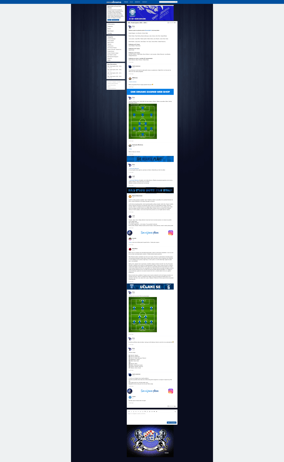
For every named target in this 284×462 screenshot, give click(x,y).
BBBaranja (135, 77)
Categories (110, 26)
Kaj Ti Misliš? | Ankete (112, 54)
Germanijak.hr (148, 30)
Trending (110, 33)
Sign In (109, 19)
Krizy (133, 26)
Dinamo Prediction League (113, 53)
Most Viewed (111, 31)
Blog (131, 2)
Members (137, 2)
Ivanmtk (134, 238)
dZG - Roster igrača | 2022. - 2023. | (115, 66)
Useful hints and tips (112, 85)
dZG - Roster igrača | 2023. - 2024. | (137, 23)
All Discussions (111, 24)
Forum (126, 2)
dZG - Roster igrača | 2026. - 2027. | (115, 76)
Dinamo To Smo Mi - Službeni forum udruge (115, 49)
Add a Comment (172, 422)
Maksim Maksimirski (137, 195)
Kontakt (144, 2)
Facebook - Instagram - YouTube (114, 81)
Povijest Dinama (111, 51)
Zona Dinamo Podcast (112, 47)
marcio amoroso (136, 66)
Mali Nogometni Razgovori (113, 56)
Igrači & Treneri (111, 42)
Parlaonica (110, 58)
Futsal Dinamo (110, 46)
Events (109, 28)
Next (175, 22)
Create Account (115, 19)
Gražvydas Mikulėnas (137, 145)
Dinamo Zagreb (111, 40)
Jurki (133, 176)
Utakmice (109, 44)
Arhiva (109, 60)
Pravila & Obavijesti (111, 38)
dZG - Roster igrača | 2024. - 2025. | (115, 69)
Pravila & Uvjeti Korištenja (113, 83)
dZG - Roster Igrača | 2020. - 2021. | (115, 73)
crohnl (133, 396)
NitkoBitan (135, 248)
